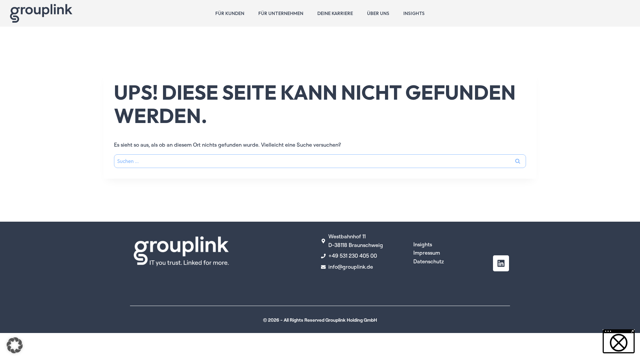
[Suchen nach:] (320, 161)
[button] (14, 345)
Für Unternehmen (280, 13)
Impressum (426, 252)
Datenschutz (428, 261)
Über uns (378, 13)
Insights (414, 13)
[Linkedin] (501, 263)
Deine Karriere (335, 13)
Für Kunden (229, 13)
